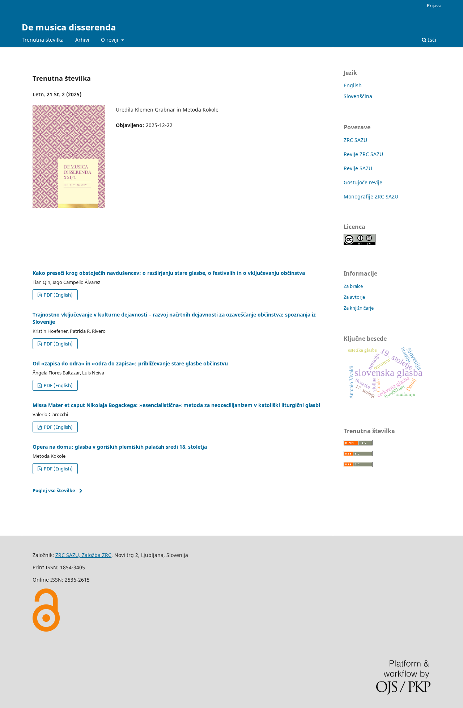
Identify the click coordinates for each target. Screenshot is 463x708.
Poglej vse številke (54, 490)
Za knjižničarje (359, 308)
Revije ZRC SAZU (363, 154)
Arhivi (82, 39)
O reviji (110, 39)
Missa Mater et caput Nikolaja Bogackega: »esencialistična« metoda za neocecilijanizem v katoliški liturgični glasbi (176, 405)
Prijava (434, 5)
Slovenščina (358, 96)
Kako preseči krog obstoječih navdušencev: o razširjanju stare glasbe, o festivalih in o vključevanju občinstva (169, 272)
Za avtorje (354, 297)
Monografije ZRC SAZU (371, 196)
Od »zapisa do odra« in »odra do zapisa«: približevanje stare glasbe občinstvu (130, 363)
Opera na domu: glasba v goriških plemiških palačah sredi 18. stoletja (120, 446)
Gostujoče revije (363, 182)
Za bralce (353, 286)
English (353, 85)
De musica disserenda (69, 27)
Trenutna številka (43, 39)
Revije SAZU (358, 168)
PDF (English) (58, 295)
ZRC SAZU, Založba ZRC (83, 555)
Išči (431, 39)
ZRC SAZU (355, 140)
